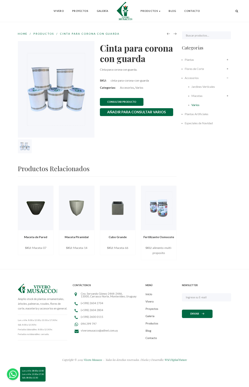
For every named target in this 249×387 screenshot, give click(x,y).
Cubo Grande (118, 237)
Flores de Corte (194, 68)
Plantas (189, 59)
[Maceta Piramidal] (76, 208)
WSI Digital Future (176, 360)
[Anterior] (168, 33)
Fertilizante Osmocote (158, 237)
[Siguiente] (175, 33)
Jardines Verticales (203, 86)
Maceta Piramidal (77, 237)
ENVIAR (194, 313)
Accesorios (127, 87)
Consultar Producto (121, 101)
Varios (139, 87)
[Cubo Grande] (117, 208)
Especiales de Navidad (199, 123)
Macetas (197, 95)
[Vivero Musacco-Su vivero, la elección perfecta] (124, 11)
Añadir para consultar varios (136, 112)
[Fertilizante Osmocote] (158, 208)
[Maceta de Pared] (35, 208)
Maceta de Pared (35, 237)
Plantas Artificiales (196, 114)
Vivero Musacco (93, 360)
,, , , (109, 295)
